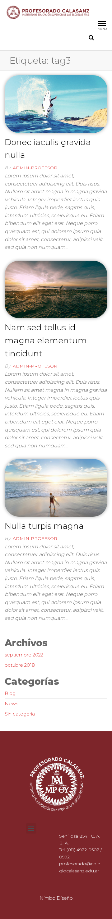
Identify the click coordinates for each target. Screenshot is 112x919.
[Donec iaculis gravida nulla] (56, 103)
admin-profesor (35, 168)
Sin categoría (20, 714)
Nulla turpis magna (44, 526)
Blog (10, 693)
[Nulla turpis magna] (56, 487)
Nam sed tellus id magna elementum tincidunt (46, 340)
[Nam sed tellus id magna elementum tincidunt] (56, 289)
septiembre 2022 (24, 655)
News (11, 703)
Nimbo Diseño (56, 898)
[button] (31, 828)
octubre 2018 (20, 665)
